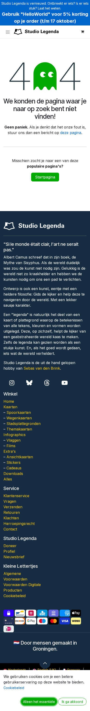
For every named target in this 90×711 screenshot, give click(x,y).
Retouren (11, 512)
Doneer (10, 545)
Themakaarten (19, 429)
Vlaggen (13, 440)
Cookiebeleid (14, 595)
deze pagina (70, 132)
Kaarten (10, 407)
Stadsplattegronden (23, 423)
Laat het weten (49, 8)
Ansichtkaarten (19, 457)
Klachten (11, 518)
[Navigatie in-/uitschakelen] (7, 31)
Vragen (9, 501)
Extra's (9, 451)
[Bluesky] (29, 382)
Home (8, 401)
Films (10, 445)
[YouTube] (64, 382)
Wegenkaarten (19, 418)
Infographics (14, 434)
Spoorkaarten (18, 412)
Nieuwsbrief (13, 557)
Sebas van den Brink (42, 368)
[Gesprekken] (46, 382)
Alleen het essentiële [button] (39, 702)
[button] (45, 663)
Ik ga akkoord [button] (72, 702)
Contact (10, 529)
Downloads (13, 473)
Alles (7, 479)
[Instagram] (11, 382)
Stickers (13, 462)
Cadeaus (13, 468)
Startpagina (45, 177)
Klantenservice (16, 495)
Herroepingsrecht (19, 523)
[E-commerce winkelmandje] (82, 32)
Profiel (9, 551)
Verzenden (12, 507)
